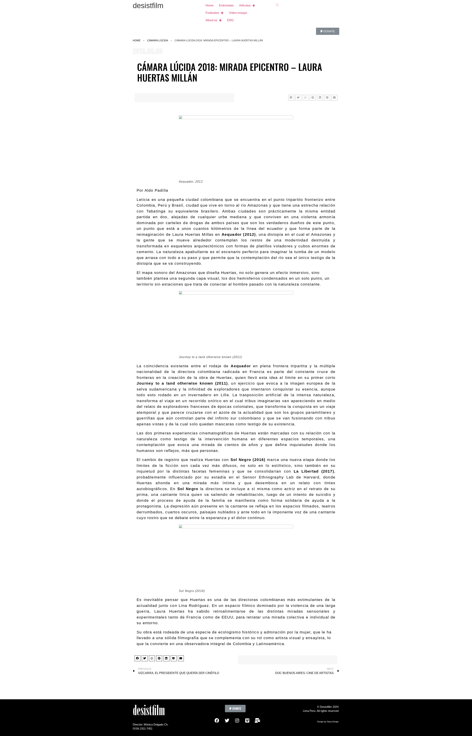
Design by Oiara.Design (328, 722)
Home (136, 40)
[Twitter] (227, 720)
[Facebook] (216, 720)
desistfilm (148, 5)
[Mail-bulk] (257, 720)
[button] (327, 31)
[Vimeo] (247, 720)
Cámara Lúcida (157, 40)
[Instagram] (237, 720)
